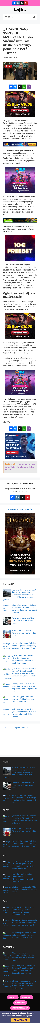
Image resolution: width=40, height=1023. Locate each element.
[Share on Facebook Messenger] (15, 87)
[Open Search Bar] (34, 17)
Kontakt (13, 997)
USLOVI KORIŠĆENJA (20, 1008)
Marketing (26, 997)
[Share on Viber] (29, 87)
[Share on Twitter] (20, 87)
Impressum (20, 1003)
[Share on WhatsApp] (24, 87)
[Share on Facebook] (11, 87)
